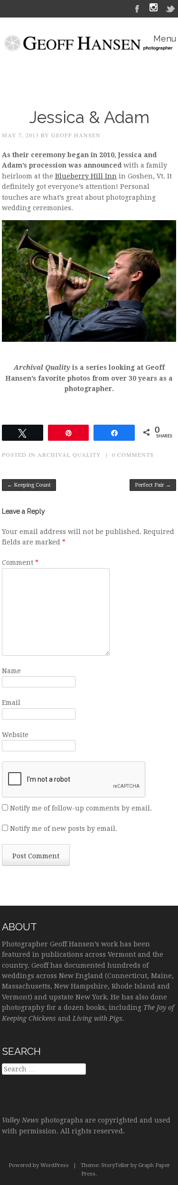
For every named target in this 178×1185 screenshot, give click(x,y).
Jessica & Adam (89, 117)
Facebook (137, 8)
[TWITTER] (171, 8)
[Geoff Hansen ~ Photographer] (89, 46)
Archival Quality (69, 454)
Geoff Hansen (76, 135)
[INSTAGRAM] (154, 9)
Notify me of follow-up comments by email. (81, 808)
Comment (20, 562)
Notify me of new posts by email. (63, 828)
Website (15, 735)
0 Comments (133, 454)
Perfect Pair (153, 485)
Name (11, 671)
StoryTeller (115, 1165)
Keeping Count (29, 485)
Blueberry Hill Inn (86, 176)
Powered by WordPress (39, 1165)
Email (11, 702)
